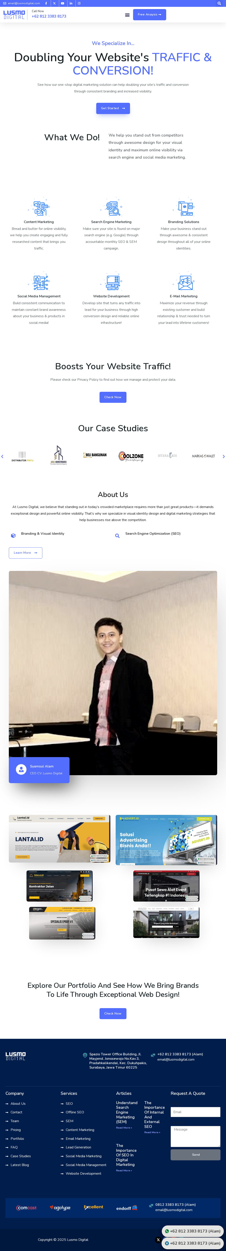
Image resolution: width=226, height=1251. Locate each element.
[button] (127, 14)
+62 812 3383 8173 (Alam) (180, 1054)
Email (175, 1103)
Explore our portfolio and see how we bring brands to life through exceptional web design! (113, 990)
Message (178, 1122)
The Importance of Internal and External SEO (154, 1114)
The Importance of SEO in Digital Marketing (126, 1155)
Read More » (124, 1127)
